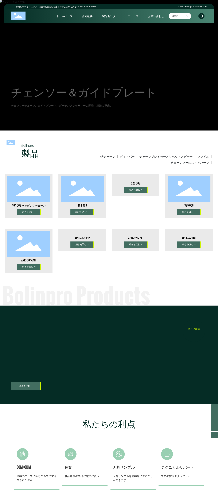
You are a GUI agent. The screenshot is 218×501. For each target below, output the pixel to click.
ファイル (203, 156)
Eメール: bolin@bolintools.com (192, 6)
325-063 (135, 205)
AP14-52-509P (135, 260)
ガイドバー (127, 156)
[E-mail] (214, 414)
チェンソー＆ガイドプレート (84, 86)
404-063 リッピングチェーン (29, 205)
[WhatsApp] (214, 421)
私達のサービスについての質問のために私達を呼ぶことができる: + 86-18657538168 (56, 6)
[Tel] (214, 407)
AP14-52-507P (189, 260)
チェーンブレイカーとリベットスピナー (166, 156)
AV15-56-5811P (28, 260)
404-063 (82, 205)
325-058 (189, 205)
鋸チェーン (107, 156)
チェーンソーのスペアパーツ (190, 162)
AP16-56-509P (82, 260)
